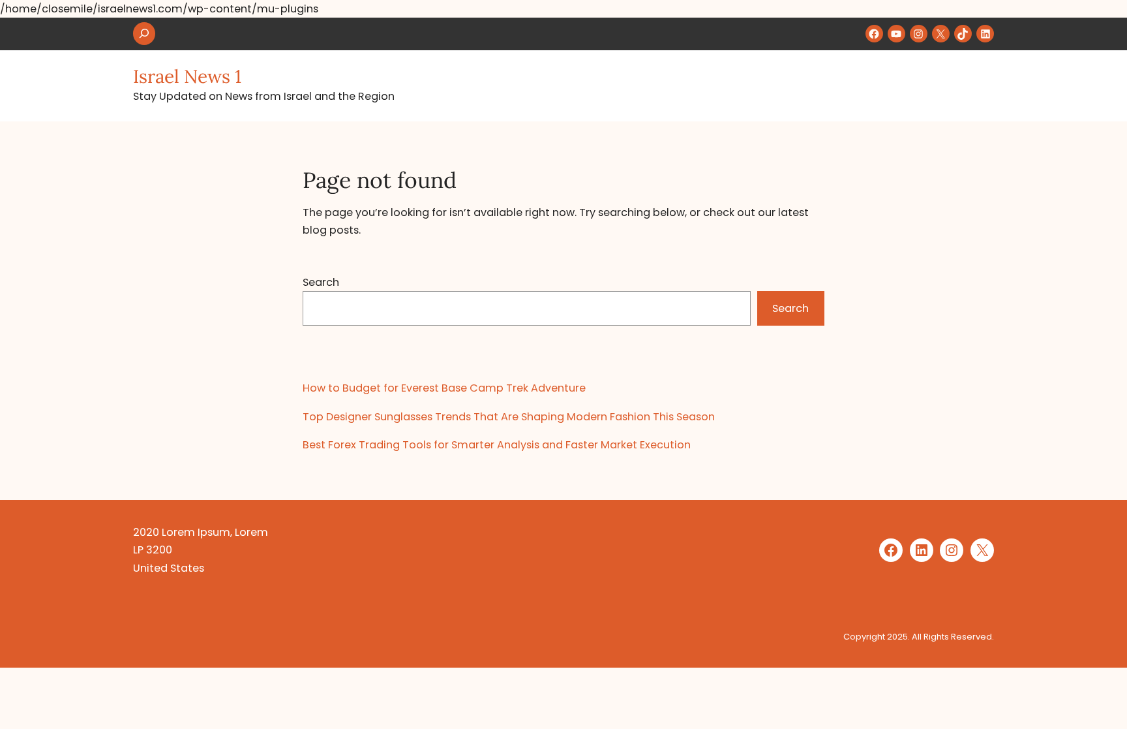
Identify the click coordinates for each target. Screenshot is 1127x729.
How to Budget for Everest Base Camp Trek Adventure (444, 388)
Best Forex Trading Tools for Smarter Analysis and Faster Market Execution (497, 444)
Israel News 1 (187, 76)
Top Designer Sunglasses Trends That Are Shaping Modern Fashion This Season (509, 416)
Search (321, 282)
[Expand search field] (144, 33)
